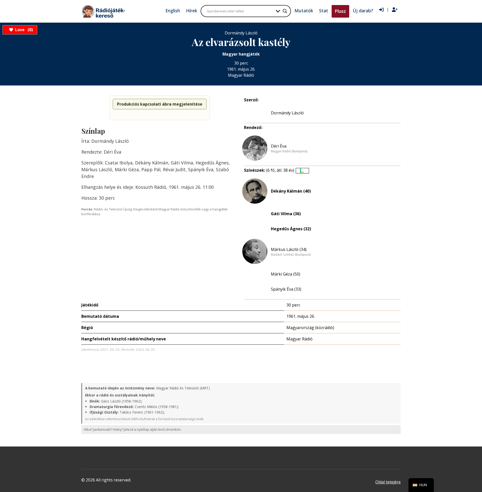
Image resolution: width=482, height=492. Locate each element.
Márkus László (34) (289, 249)
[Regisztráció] (394, 10)
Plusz (340, 11)
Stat (323, 11)
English (172, 11)
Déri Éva (278, 146)
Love (23, 29)
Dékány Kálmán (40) (291, 191)
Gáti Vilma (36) (286, 213)
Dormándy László (287, 113)
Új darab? (363, 11)
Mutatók (303, 11)
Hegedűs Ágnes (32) (291, 229)
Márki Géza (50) (285, 274)
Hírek (191, 11)
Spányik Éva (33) (286, 289)
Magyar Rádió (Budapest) (289, 151)
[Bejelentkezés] (381, 10)
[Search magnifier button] (284, 11)
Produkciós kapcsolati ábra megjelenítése (159, 104)
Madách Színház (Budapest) (291, 254)
